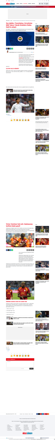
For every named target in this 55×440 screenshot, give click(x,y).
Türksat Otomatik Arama (18, 429)
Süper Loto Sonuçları (34, 427)
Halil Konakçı (17, 426)
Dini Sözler (41, 427)
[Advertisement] (12, 59)
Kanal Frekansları (42, 426)
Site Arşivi (33, 430)
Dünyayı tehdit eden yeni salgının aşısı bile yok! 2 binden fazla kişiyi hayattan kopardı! (25, 7)
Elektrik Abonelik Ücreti (9, 426)
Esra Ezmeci (8, 427)
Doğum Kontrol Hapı (18, 428)
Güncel (21, 3)
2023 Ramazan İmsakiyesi (19, 430)
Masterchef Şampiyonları (26, 429)
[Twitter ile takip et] (32, 52)
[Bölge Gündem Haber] (10, 3)
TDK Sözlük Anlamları (26, 428)
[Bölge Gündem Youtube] (44, 0)
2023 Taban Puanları (42, 428)
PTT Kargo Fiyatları (9, 429)
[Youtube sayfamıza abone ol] (41, 414)
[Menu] (40, 3)
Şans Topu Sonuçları (18, 427)
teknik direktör (9, 115)
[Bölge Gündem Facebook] (40, 0)
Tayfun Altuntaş (11, 52)
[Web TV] (46, 0)
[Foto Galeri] (48, 0)
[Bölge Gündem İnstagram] (42, 0)
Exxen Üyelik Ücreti (26, 426)
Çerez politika (33, 439)
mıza (35, 439)
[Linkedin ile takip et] (43, 414)
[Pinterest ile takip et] (46, 414)
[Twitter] (8, 48)
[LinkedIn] (10, 48)
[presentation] (7, 6)
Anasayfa (8, 20)
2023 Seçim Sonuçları (9, 430)
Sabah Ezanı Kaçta (34, 426)
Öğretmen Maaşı (42, 429)
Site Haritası (25, 430)
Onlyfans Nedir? (9, 428)
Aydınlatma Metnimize (39, 439)
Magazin (33, 3)
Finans (18, 3)
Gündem (29, 3)
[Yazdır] (27, 48)
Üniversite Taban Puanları (35, 428)
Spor (11, 20)
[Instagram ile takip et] (33, 52)
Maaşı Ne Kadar (33, 429)
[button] (29, 48)
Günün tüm (46, 6)
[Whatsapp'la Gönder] (12, 48)
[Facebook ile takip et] (31, 52)
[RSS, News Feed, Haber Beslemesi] (48, 414)
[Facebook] (7, 48)
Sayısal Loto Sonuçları (26, 427)
